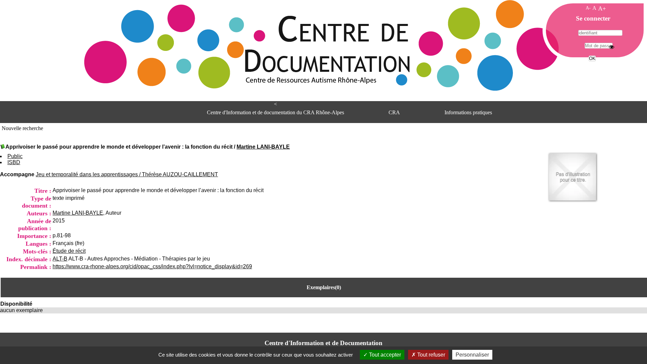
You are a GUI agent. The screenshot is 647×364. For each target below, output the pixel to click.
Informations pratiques (468, 112)
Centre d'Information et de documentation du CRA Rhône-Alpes (275, 112)
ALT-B (60, 259)
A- (588, 7)
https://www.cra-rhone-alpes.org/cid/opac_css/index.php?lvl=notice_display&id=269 (152, 266)
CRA (394, 112)
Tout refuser (430, 355)
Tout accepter (384, 355)
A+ (602, 8)
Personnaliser (472, 355)
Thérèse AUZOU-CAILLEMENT (180, 174)
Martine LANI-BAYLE (263, 147)
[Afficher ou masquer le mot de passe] (611, 47)
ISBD (13, 162)
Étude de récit (69, 251)
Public (15, 156)
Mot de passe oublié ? (591, 71)
